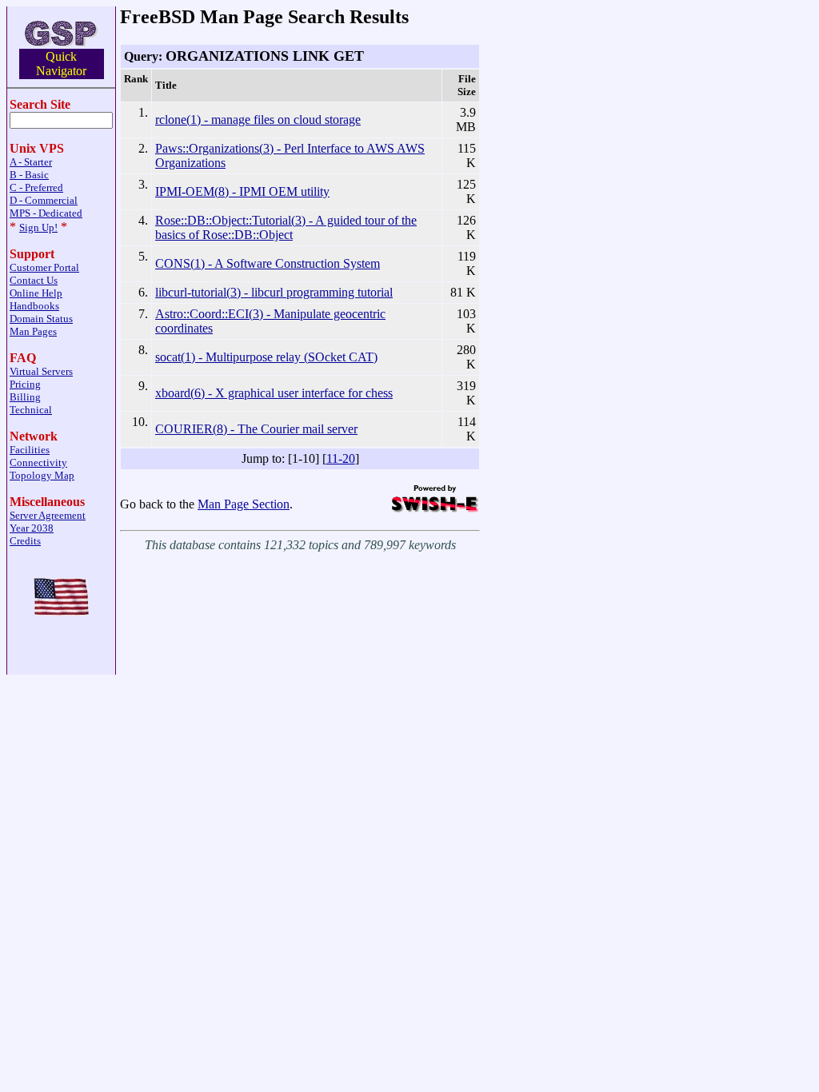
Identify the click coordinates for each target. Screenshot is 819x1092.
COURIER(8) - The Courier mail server (256, 429)
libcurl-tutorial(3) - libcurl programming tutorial (274, 292)
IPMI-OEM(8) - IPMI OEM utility (242, 191)
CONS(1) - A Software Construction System (267, 263)
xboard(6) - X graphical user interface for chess (274, 393)
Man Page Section (244, 504)
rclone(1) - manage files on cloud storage (258, 119)
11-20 (340, 458)
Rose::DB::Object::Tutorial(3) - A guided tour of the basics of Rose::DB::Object (286, 227)
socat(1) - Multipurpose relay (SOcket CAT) (266, 357)
